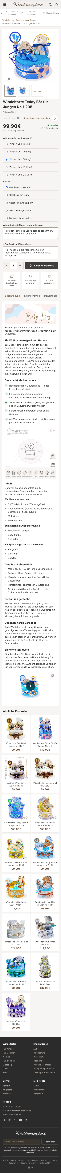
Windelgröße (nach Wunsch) (17, 138)
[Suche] (50, 5)
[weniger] (6, 265)
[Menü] (4, 4)
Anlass (6, 181)
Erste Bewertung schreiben (37, 118)
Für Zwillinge (9, 1061)
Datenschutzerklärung (19, 1150)
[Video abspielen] (30, 686)
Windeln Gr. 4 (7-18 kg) (20, 167)
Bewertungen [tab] (51, 295)
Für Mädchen (9, 1053)
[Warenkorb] (56, 5)
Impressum (38, 1057)
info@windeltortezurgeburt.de (17, 1110)
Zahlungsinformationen (44, 1072)
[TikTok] (26, 1120)
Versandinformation (42, 1065)
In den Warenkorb (43, 265)
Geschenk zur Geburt (19, 187)
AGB (35, 1049)
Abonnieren (49, 1142)
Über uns (37, 1061)
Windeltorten (8, 20)
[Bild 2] (24, 91)
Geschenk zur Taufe (19, 195)
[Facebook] (4, 1120)
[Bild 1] (10, 91)
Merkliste (7, 1094)
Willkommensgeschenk (20, 210)
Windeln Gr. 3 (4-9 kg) (20, 159)
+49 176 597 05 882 (12, 1107)
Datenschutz (39, 1053)
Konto (36, 1086)
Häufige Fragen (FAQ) (43, 1068)
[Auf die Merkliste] (54, 118)
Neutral (6, 1057)
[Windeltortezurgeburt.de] (30, 1133)
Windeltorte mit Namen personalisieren (23, 225)
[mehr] (20, 265)
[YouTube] (20, 1120)
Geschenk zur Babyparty (21, 202)
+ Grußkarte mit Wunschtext (17, 244)
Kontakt (6, 1086)
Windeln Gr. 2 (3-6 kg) (20, 151)
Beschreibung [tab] (12, 295)
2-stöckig (7, 1065)
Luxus (5, 1068)
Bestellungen (39, 1090)
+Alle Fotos (37, 91)
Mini (5, 1072)
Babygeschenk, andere (20, 218)
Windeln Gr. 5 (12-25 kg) (21, 174)
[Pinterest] (15, 1120)
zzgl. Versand (18, 131)
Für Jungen (8, 1049)
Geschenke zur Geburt (26, 20)
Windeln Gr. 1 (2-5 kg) (20, 144)
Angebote (7, 1090)
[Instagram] (10, 1120)
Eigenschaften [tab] (32, 295)
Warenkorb (38, 1094)
